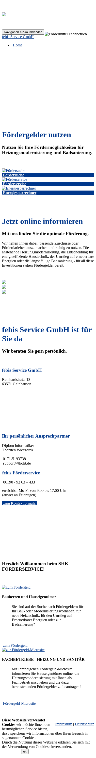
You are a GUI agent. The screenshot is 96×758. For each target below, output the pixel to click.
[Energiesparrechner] (19, 188)
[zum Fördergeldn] (16, 587)
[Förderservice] (14, 179)
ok (25, 751)
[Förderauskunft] (13, 170)
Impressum (63, 724)
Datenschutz (84, 724)
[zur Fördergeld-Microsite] (23, 650)
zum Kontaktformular (20, 503)
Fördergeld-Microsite (19, 703)
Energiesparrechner (19, 193)
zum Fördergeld (15, 645)
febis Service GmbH (18, 37)
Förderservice (14, 184)
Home (17, 45)
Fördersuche (13, 175)
